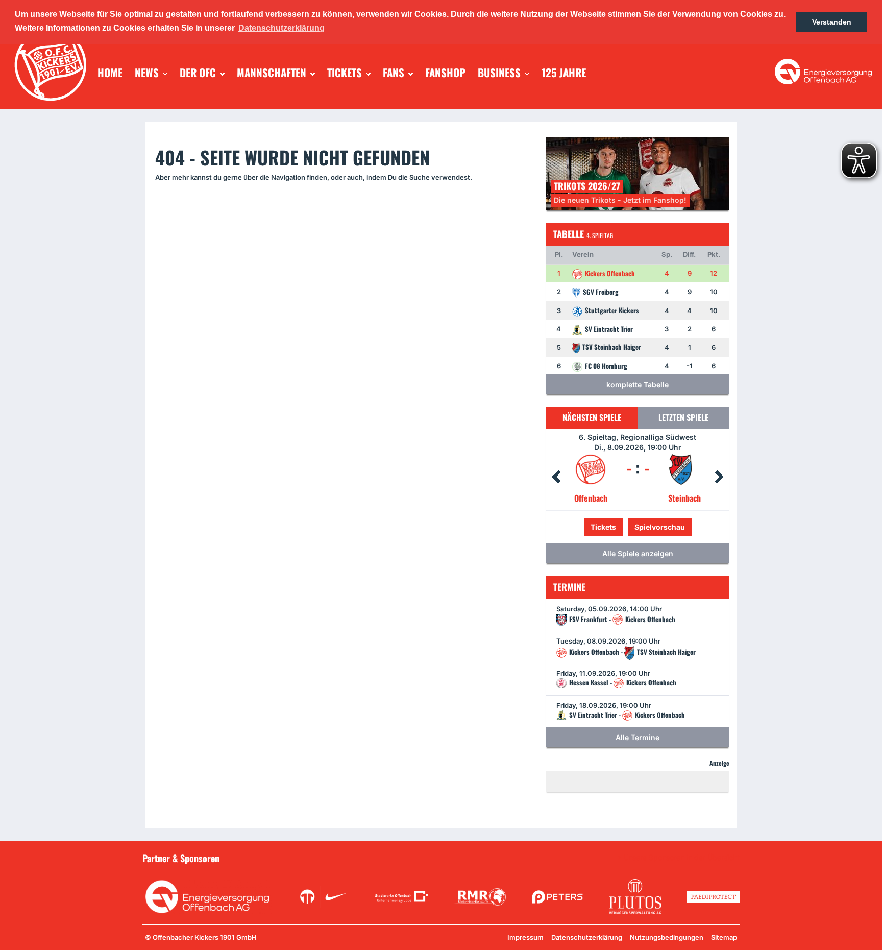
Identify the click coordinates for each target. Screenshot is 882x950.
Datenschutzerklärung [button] (281, 27)
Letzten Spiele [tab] (683, 417)
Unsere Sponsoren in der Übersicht (681, 857)
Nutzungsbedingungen (666, 937)
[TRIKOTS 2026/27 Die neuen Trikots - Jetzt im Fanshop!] (637, 173)
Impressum (525, 937)
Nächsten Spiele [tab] (591, 417)
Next (719, 477)
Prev (556, 477)
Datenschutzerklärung (586, 937)
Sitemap (724, 937)
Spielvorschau (637, 526)
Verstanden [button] (831, 22)
